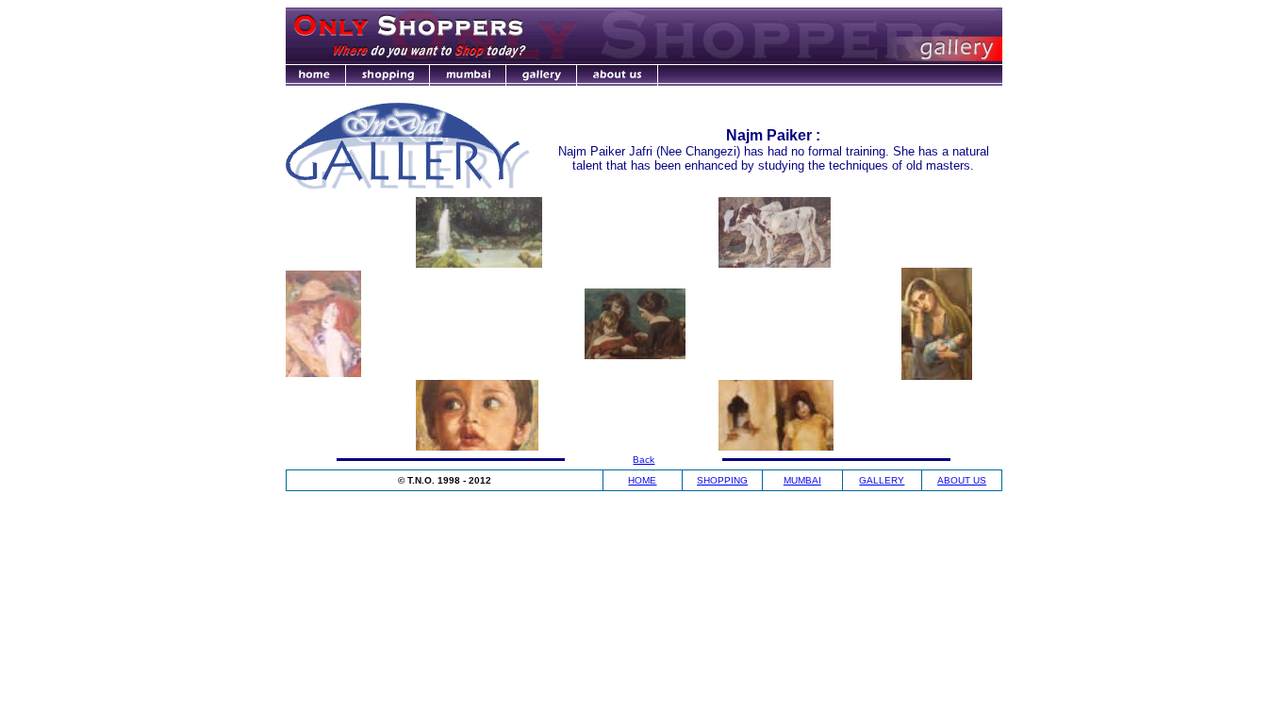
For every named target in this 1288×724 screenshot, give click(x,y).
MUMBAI (802, 480)
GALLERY (881, 480)
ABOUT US (961, 480)
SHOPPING (722, 480)
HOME (642, 480)
